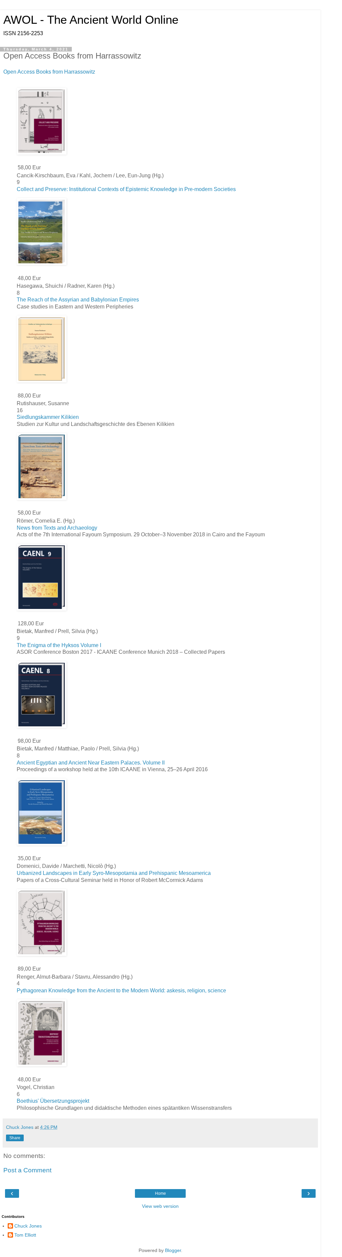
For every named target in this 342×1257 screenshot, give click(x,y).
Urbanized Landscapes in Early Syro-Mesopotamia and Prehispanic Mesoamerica (114, 873)
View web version (160, 1206)
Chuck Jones (28, 1226)
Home (160, 1193)
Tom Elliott (25, 1235)
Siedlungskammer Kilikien (48, 417)
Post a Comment (27, 1170)
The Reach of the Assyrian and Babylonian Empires (78, 299)
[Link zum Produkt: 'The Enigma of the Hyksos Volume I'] (41, 609)
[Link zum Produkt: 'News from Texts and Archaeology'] (41, 498)
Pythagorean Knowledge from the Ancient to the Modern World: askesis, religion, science (121, 990)
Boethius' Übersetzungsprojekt (53, 1101)
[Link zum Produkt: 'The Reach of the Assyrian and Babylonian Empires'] (41, 263)
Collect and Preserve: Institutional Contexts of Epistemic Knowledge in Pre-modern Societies (126, 189)
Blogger (173, 1250)
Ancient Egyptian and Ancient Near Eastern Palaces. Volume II (91, 763)
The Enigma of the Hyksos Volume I (59, 645)
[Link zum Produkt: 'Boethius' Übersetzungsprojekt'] (41, 1064)
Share (14, 1138)
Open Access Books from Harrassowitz (49, 72)
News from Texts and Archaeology (57, 528)
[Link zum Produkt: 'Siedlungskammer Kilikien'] (41, 380)
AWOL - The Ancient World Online (90, 19)
